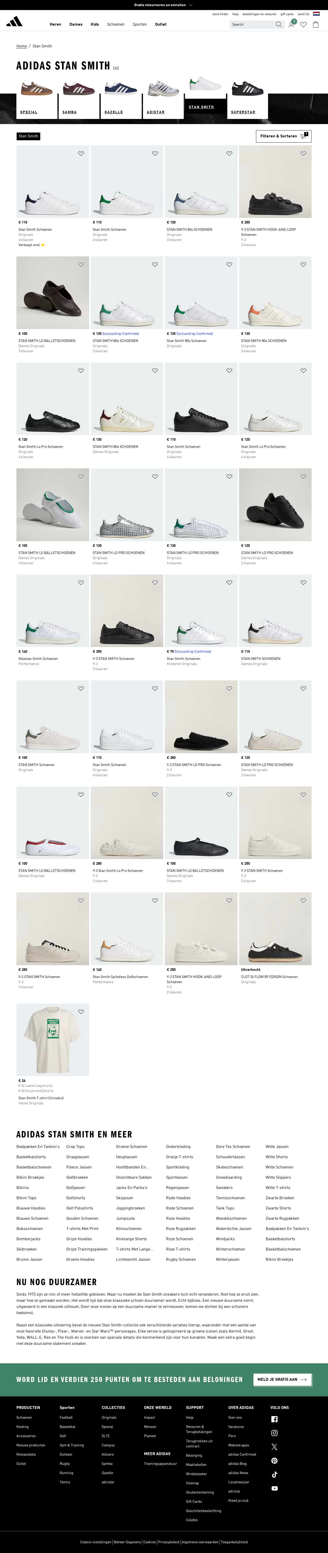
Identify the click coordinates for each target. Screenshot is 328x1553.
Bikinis (22, 1188)
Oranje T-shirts (179, 1157)
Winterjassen (228, 1260)
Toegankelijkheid (234, 1542)
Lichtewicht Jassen (133, 1260)
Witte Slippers (278, 1178)
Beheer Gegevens (127, 1542)
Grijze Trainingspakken (87, 1249)
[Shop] (14, 22)
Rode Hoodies (178, 1198)
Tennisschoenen (230, 1198)
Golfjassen (75, 1188)
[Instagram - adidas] (291, 1434)
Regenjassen (177, 1188)
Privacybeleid (168, 1542)
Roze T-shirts (178, 1249)
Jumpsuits (125, 1219)
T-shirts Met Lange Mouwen (133, 1250)
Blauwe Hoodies (30, 1208)
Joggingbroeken (130, 1208)
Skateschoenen (229, 1167)
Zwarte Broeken (280, 1198)
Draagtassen (77, 1157)
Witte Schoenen (279, 1167)
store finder (220, 14)
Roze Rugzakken (181, 1229)
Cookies (149, 1542)
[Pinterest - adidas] (291, 1461)
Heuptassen (126, 1157)
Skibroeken (26, 1249)
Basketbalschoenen (34, 1167)
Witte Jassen (277, 1147)
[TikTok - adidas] (291, 1475)
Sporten (140, 25)
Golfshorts (75, 1198)
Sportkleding (177, 1167)
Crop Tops (75, 1147)
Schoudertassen (230, 1157)
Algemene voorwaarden (200, 1542)
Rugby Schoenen (181, 1260)
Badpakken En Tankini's (38, 1147)
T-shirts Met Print (82, 1229)
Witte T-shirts (278, 1188)
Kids (95, 25)
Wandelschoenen (231, 1219)
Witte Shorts (277, 1157)
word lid (303, 14)
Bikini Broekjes (30, 1178)
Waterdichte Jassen (233, 1229)
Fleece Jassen (79, 1167)
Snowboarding (229, 1178)
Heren (55, 25)
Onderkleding (178, 1147)
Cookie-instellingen (95, 1542)
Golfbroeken (77, 1178)
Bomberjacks (28, 1239)
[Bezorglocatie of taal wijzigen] (316, 14)
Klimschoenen (129, 1229)
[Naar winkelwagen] (316, 24)
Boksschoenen (29, 1229)
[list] (136, 136)
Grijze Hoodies (79, 1239)
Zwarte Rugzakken (282, 1219)
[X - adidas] (291, 1448)
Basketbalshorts (31, 1157)
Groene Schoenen (131, 1147)
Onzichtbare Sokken (134, 1178)
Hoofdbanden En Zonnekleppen (131, 1168)
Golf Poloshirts (79, 1208)
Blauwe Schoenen (32, 1219)
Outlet (161, 25)
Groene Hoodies (80, 1260)
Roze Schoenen (179, 1239)
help (235, 14)
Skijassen (124, 1198)
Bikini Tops (26, 1198)
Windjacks (225, 1239)
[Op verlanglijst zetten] (81, 154)
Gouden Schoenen (82, 1219)
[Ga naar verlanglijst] (303, 24)
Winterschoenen (230, 1249)
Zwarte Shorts (278, 1208)
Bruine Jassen (29, 1260)
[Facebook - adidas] (291, 1420)
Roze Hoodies (178, 1219)
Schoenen (116, 25)
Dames (76, 25)
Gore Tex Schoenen (233, 1147)
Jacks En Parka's (131, 1188)
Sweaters (224, 1188)
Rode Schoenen (180, 1208)
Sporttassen (177, 1178)
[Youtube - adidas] (291, 1489)
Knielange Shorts (131, 1239)
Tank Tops (225, 1208)
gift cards (287, 14)
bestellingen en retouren (259, 14)
